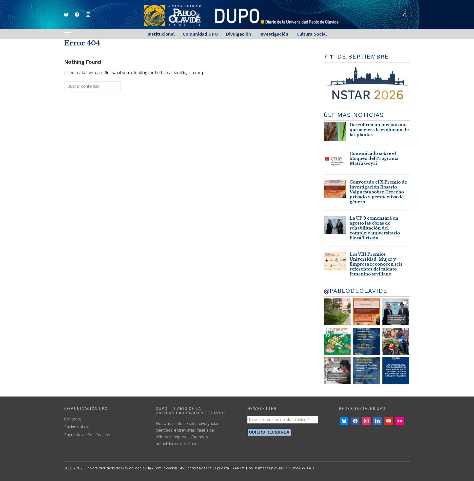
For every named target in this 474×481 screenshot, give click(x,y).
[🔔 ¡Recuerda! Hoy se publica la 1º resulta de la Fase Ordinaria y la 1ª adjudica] (395, 341)
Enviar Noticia (76, 427)
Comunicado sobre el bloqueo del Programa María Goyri (374, 158)
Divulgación (238, 34)
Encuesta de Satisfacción (87, 435)
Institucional (161, 34)
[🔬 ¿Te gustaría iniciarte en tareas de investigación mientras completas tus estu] (366, 370)
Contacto (72, 419)
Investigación (273, 34)
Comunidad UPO (200, 34)
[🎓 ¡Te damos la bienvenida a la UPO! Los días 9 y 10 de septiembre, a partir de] (337, 341)
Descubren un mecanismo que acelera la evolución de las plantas (379, 129)
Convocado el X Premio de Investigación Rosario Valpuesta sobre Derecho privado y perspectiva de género (378, 192)
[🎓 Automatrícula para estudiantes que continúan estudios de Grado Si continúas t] (366, 341)
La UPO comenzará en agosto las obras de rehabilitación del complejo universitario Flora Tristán (375, 228)
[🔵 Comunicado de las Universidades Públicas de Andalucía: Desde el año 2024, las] (395, 370)
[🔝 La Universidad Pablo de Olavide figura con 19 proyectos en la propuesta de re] (337, 370)
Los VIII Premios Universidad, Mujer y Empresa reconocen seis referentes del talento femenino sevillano (376, 264)
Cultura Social (311, 34)
